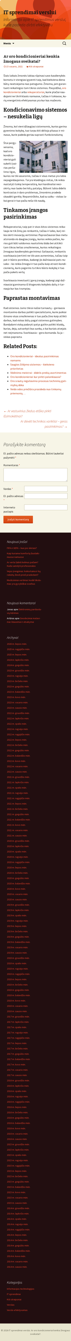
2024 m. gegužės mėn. (18, 665)
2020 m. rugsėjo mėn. (17, 856)
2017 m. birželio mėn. (17, 1048)
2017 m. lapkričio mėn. (18, 1021)
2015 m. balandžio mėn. (18, 1186)
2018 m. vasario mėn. (17, 1005)
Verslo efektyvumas (17, 1310)
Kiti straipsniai (36, 66)
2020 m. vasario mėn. (17, 894)
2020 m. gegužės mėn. (18, 878)
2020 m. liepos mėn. (17, 867)
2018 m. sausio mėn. (17, 1011)
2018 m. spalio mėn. (17, 963)
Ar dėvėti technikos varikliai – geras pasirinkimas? (44, 424)
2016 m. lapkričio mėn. (18, 1085)
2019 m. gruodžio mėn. (18, 904)
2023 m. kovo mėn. (16, 697)
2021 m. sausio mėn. (17, 835)
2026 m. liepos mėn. (17, 643)
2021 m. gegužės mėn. (18, 814)
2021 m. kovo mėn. (16, 824)
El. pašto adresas (13, 498)
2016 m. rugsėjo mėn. (17, 1096)
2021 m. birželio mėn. (17, 808)
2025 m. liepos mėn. (17, 654)
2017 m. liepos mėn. (17, 1043)
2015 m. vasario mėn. (17, 1197)
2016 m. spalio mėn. (17, 1091)
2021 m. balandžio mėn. (18, 819)
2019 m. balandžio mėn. (18, 942)
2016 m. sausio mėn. (17, 1139)
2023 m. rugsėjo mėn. (17, 675)
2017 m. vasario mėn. (17, 1069)
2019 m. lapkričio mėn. (18, 910)
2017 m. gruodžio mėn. (18, 1016)
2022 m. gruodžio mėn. (18, 713)
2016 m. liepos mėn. (17, 1107)
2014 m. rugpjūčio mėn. (18, 1229)
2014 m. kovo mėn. (16, 1256)
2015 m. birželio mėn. (17, 1176)
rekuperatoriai (35, 92)
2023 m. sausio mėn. (17, 707)
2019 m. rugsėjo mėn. (17, 920)
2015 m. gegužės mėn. (18, 1181)
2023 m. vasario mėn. (17, 702)
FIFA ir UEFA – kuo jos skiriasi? (22, 548)
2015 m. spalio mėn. (17, 1155)
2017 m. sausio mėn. (17, 1075)
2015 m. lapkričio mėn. (18, 1149)
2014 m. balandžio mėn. (18, 1250)
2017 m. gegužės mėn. (18, 1053)
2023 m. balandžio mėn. (18, 691)
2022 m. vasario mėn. (17, 766)
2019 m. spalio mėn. (17, 915)
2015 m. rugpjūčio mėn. (18, 1165)
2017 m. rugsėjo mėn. (17, 1032)
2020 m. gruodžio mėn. (18, 840)
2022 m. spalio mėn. (17, 723)
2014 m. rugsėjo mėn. (17, 1224)
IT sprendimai (14, 1294)
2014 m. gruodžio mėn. (18, 1208)
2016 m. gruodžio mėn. (18, 1080)
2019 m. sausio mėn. (17, 952)
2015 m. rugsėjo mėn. (17, 1160)
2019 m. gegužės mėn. (18, 936)
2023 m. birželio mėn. (17, 681)
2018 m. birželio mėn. (17, 984)
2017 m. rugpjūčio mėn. (18, 1037)
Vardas (8, 489)
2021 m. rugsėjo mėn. (17, 793)
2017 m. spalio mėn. (17, 1027)
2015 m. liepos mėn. (17, 1171)
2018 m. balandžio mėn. (18, 995)
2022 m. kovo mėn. (16, 761)
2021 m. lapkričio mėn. (18, 782)
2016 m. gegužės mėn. (18, 1117)
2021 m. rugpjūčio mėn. (18, 798)
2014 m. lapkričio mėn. (18, 1213)
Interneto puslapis (9, 509)
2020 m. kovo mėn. (16, 888)
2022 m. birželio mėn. (17, 745)
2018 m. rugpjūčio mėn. (18, 974)
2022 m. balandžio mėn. (18, 755)
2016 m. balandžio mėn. (18, 1123)
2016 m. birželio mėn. (17, 1112)
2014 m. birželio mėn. (17, 1240)
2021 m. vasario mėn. (17, 830)
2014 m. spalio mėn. (17, 1218)
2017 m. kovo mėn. (16, 1064)
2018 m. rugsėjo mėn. (17, 968)
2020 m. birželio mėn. (17, 872)
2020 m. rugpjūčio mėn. (18, 862)
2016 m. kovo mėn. (16, 1128)
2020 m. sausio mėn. (17, 899)
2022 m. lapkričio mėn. (18, 718)
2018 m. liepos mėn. (17, 979)
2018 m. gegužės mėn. (18, 989)
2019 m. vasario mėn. (17, 947)
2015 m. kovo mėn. (16, 1192)
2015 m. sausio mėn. (17, 1202)
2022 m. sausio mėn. (17, 771)
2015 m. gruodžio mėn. (18, 1144)
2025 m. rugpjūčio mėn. (18, 649)
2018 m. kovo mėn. (16, 1000)
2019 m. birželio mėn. (17, 931)
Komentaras (11, 465)
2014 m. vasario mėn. (17, 1261)
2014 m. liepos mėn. (17, 1234)
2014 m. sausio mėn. (17, 1266)
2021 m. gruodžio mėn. (18, 777)
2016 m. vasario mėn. (17, 1133)
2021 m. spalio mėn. (17, 787)
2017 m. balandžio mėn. (18, 1059)
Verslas (10, 1304)
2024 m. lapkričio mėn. (18, 659)
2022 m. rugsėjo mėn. (17, 729)
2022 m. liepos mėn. (17, 739)
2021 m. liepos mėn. (17, 803)
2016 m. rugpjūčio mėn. (18, 1101)
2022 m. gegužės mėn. (18, 750)
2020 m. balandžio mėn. (18, 883)
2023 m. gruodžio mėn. (18, 670)
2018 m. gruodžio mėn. (18, 958)
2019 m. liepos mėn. (17, 926)
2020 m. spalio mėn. (17, 851)
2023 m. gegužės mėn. (18, 686)
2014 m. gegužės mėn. (18, 1245)
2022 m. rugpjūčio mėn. (18, 734)
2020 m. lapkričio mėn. (18, 846)
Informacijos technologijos (20, 1288)
